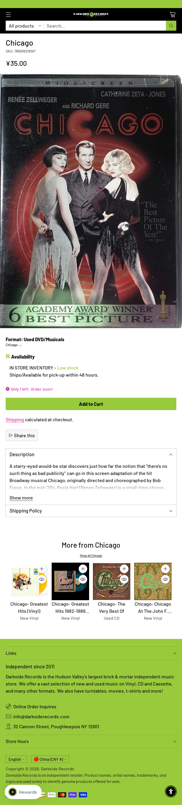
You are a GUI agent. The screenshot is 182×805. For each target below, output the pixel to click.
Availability (23, 356)
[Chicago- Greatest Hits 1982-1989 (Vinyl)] (70, 581)
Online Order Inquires (34, 706)
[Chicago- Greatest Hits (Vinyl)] (29, 581)
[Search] (171, 26)
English (15, 759)
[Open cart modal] (172, 14)
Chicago (14, 345)
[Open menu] (8, 14)
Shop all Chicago (91, 555)
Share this (24, 435)
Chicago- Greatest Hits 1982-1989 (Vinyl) (70, 611)
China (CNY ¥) (51, 759)
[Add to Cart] (41, 569)
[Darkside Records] (91, 14)
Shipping (15, 419)
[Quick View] (41, 579)
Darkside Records (57, 768)
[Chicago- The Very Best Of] (111, 581)
